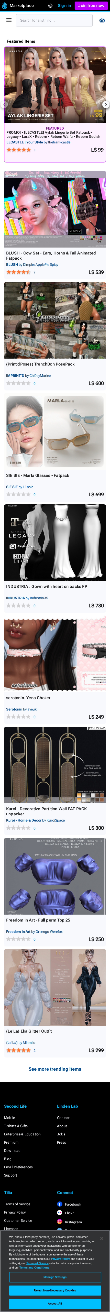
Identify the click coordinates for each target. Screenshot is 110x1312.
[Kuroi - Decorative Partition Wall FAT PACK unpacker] (55, 765)
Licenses (11, 1229)
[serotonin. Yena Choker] (55, 653)
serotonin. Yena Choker (28, 697)
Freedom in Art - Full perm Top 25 (38, 920)
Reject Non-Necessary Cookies (55, 1290)
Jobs (61, 1134)
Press (61, 1142)
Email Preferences (18, 1167)
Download (12, 1151)
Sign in (64, 5)
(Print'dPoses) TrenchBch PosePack (40, 364)
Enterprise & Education (22, 1134)
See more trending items (55, 1069)
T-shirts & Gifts (16, 1126)
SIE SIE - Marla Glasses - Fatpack (37, 475)
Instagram (73, 1222)
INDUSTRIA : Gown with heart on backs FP (46, 586)
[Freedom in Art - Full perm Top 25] (55, 876)
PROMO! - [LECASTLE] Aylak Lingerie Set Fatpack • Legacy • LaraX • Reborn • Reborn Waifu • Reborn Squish (53, 134)
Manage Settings (55, 1277)
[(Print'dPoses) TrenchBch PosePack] (55, 320)
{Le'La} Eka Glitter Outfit (29, 1031)
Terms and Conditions (34, 1267)
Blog (8, 1159)
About (62, 1126)
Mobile (9, 1118)
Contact (63, 1118)
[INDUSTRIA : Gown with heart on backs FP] (55, 542)
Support (10, 1175)
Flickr (69, 1213)
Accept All (55, 1303)
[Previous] (4, 104)
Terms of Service (17, 1204)
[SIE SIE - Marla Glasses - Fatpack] (55, 431)
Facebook (72, 1204)
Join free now (91, 5)
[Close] (101, 1238)
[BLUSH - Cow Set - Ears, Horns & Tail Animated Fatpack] (55, 209)
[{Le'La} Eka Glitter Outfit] (55, 987)
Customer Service (18, 1220)
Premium (11, 1142)
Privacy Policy (15, 1212)
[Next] (105, 104)
